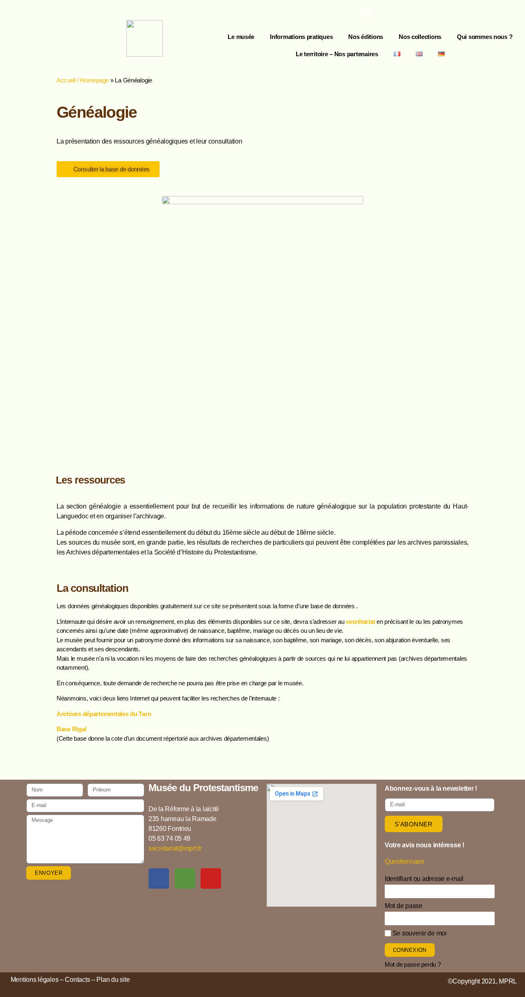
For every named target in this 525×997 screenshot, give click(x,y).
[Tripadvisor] (416, 13)
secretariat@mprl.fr (174, 848)
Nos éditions (365, 36)
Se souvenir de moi (419, 933)
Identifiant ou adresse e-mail (424, 878)
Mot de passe (403, 905)
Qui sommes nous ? (484, 36)
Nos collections (420, 36)
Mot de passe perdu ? (413, 964)
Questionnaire (405, 861)
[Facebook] (392, 13)
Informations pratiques (301, 36)
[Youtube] (441, 13)
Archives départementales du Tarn (104, 713)
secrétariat (360, 621)
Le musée (241, 36)
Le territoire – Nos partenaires (337, 53)
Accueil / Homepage (83, 80)
